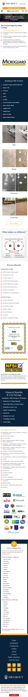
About (14, 652)
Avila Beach (6, 563)
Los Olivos (6, 614)
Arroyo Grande (7, 559)
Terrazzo (14, 193)
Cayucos (5, 567)
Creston (5, 569)
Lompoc (5, 610)
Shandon (5, 595)
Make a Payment (14, 657)
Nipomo (5, 579)
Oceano (5, 581)
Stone (14, 169)
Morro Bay (6, 577)
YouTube (9, 669)
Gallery (14, 649)
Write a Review (2, 11)
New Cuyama (6, 618)
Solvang (5, 626)
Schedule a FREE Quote (14, 8)
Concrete (14, 217)
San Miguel (6, 589)
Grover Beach (6, 571)
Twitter (19, 665)
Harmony (5, 573)
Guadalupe (5, 608)
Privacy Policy (17, 687)
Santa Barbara (6, 620)
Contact (14, 654)
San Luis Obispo (7, 587)
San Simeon (6, 591)
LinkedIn (14, 669)
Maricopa (5, 616)
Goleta (4, 606)
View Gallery (14, 223)
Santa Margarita (7, 593)
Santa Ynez (6, 624)
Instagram (9, 665)
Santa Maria (6, 622)
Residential (14, 643)
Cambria (5, 565)
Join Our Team (14, 660)
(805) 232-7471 (13, 11)
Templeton (5, 597)
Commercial (14, 646)
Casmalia (5, 604)
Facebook (14, 665)
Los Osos (5, 575)
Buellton (5, 602)
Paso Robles (6, 583)
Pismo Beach (6, 585)
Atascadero (6, 561)
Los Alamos (6, 612)
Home (14, 640)
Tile (14, 145)
